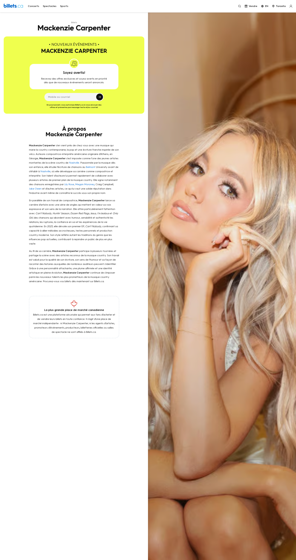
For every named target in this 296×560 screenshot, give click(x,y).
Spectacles (49, 6)
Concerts (33, 6)
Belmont (90, 167)
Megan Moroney (85, 184)
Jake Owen (35, 188)
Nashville (74, 162)
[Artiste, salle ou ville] (239, 6)
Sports (64, 6)
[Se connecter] (291, 6)
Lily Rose (69, 184)
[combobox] (279, 6)
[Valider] (99, 97)
